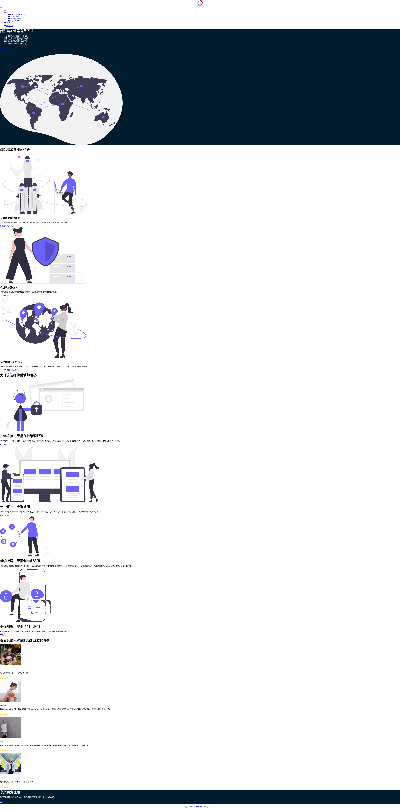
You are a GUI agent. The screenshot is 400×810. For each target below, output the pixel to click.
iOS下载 (3, 47)
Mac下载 (3, 53)
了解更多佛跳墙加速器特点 (10, 370)
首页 (6, 11)
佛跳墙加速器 (200, 807)
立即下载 (3, 444)
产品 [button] (6, 13)
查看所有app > (5, 515)
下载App (3, 635)
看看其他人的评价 (6, 226)
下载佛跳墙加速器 (6, 295)
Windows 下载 (5, 51)
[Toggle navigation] (1, 7)
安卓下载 (3, 49)
